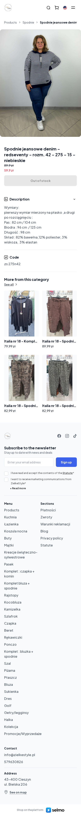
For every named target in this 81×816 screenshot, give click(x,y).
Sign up (66, 462)
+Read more (18, 488)
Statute (68, 473)
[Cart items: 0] (56, 7)
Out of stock (40, 181)
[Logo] (8, 8)
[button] (40, 221)
